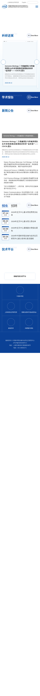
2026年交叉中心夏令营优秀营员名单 (24, 213)
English (24, 2)
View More (34, 35)
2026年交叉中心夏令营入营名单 (23, 221)
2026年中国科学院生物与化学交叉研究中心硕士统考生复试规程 (24, 237)
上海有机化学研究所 (13, 2)
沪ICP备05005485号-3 (20, 343)
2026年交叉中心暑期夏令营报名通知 (24, 229)
